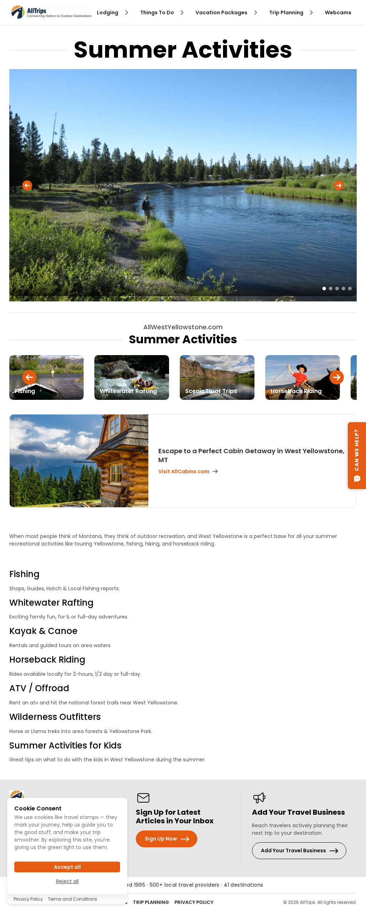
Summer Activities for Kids (65, 745)
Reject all (67, 881)
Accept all (67, 867)
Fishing (24, 574)
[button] (27, 185)
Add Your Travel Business (293, 850)
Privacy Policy (193, 902)
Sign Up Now (161, 838)
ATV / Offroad (39, 688)
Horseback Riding (47, 659)
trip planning (287, 12)
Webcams (338, 12)
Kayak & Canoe (43, 631)
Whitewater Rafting (51, 603)
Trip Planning (151, 902)
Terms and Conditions (72, 899)
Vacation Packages (222, 12)
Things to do (157, 12)
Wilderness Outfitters (55, 717)
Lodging (108, 12)
